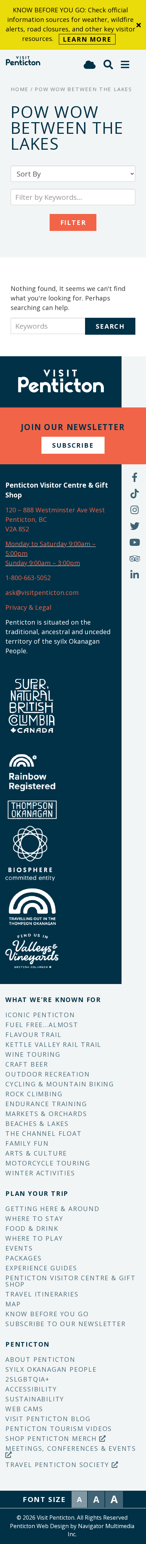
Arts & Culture (36, 1153)
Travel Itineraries (41, 1294)
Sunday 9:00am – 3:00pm (42, 563)
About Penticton (40, 1359)
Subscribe (73, 445)
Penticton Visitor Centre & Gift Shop (70, 1281)
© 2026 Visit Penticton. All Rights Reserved (72, 1517)
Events (19, 1248)
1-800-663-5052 (28, 577)
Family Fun (27, 1143)
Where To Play (34, 1238)
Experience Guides (41, 1268)
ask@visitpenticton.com (42, 592)
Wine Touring (33, 1054)
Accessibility (31, 1389)
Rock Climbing (33, 1094)
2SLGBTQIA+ (27, 1379)
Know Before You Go (47, 1314)
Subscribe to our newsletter (65, 1323)
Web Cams (24, 1409)
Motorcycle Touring (47, 1163)
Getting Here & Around (52, 1208)
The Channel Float (43, 1133)
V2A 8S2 (17, 529)
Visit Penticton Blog (48, 1418)
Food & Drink (31, 1228)
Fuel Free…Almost (41, 1024)
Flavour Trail (33, 1034)
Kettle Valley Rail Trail (53, 1044)
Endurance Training (46, 1103)
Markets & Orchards (46, 1113)
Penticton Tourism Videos (58, 1428)
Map (13, 1304)
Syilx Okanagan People (51, 1369)
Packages (23, 1258)
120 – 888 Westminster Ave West (55, 510)
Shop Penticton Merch (52, 1438)
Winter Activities (40, 1173)
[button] (125, 64)
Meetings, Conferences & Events (70, 1448)
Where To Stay (34, 1218)
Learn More (87, 39)
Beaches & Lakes (37, 1123)
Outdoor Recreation (47, 1074)
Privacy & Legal (28, 607)
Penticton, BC (26, 519)
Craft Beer (26, 1064)
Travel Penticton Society (58, 1464)
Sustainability (34, 1399)
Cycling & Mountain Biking (59, 1084)
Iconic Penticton (40, 1015)
